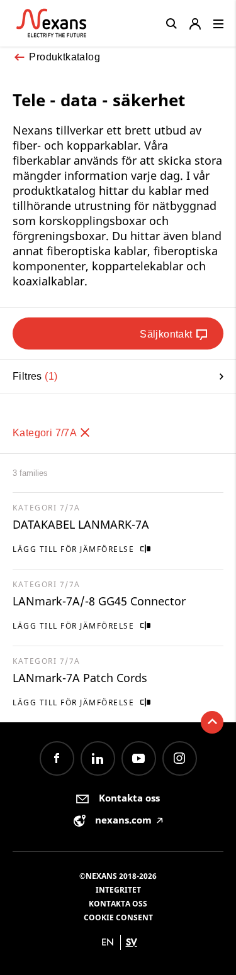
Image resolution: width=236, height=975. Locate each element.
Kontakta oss (118, 903)
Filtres (33, 376)
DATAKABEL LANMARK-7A (81, 524)
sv (131, 942)
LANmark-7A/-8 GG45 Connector (99, 601)
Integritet (118, 889)
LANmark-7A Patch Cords (80, 677)
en (107, 942)
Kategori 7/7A (46, 432)
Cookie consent (118, 917)
